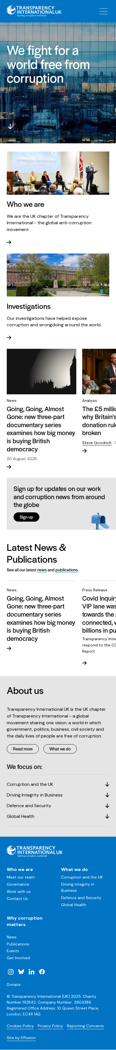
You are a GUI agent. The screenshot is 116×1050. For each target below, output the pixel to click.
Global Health (73, 904)
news (42, 569)
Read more (23, 749)
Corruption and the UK (82, 877)
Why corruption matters (25, 921)
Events (13, 950)
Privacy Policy (50, 1025)
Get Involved (18, 957)
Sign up (26, 517)
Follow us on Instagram (11, 972)
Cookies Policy (20, 1025)
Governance (18, 884)
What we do (60, 749)
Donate (14, 984)
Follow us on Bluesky (21, 972)
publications (66, 569)
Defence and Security (81, 897)
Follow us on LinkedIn (31, 972)
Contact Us (17, 898)
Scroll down (10, 126)
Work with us (19, 891)
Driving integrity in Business (77, 887)
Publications (18, 944)
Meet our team (21, 877)
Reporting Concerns (85, 1025)
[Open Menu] (103, 11)
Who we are (20, 869)
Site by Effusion (21, 1037)
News (12, 937)
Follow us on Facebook (42, 972)
